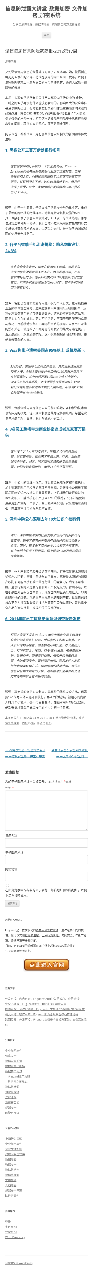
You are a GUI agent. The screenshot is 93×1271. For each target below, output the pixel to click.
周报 (25, 723)
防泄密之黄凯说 (17, 1082)
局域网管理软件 (15, 1154)
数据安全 (10, 1164)
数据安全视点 (13, 1071)
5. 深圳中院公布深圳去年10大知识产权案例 (42, 519)
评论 (9, 788)
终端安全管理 (13, 1190)
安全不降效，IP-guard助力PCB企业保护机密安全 (35, 1004)
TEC (48, 723)
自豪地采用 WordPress (18, 1263)
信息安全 (10, 1056)
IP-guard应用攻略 (19, 1076)
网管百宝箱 (12, 1113)
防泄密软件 (12, 1196)
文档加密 (10, 1185)
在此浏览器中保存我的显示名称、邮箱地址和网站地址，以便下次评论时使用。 (46, 892)
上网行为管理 (50, 935)
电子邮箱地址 (14, 852)
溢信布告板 (12, 1102)
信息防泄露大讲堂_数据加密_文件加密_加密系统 (46, 12)
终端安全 (10, 1107)
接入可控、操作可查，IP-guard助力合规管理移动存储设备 (41, 1014)
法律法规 (10, 1097)
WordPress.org (15, 1237)
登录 (8, 1221)
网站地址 (11, 869)
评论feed (11, 1232)
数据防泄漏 (12, 1087)
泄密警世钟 (63, 718)
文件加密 (10, 1180)
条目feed (11, 1227)
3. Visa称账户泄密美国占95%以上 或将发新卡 (45, 350)
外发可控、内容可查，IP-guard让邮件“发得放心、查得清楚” (42, 999)
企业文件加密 (13, 1149)
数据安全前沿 (13, 1061)
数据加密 (10, 1159)
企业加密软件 (13, 1050)
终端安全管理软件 (47, 930)
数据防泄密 (32, 935)
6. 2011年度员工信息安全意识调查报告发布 (42, 618)
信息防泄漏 (12, 723)
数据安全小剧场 (15, 1066)
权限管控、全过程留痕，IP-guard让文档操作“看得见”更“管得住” (45, 1009)
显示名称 (11, 836)
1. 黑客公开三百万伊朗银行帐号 (32, 150)
